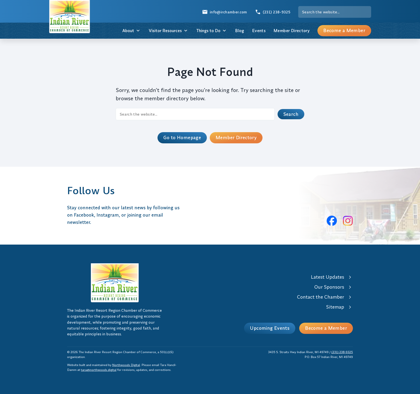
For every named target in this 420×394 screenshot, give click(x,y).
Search (290, 114)
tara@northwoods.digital (98, 370)
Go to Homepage (182, 137)
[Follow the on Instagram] (348, 221)
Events (259, 30)
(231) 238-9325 (342, 352)
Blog (239, 30)
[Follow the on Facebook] (332, 221)
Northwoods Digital (126, 365)
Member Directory (291, 30)
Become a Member (344, 30)
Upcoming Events (269, 328)
